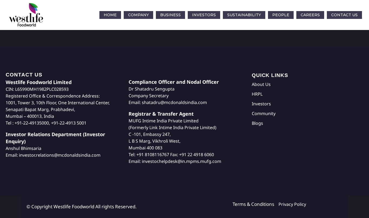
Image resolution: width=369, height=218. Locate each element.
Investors (204, 14)
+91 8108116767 (152, 154)
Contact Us (344, 14)
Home (110, 14)
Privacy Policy (292, 204)
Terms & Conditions (256, 204)
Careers (310, 14)
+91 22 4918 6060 (196, 154)
